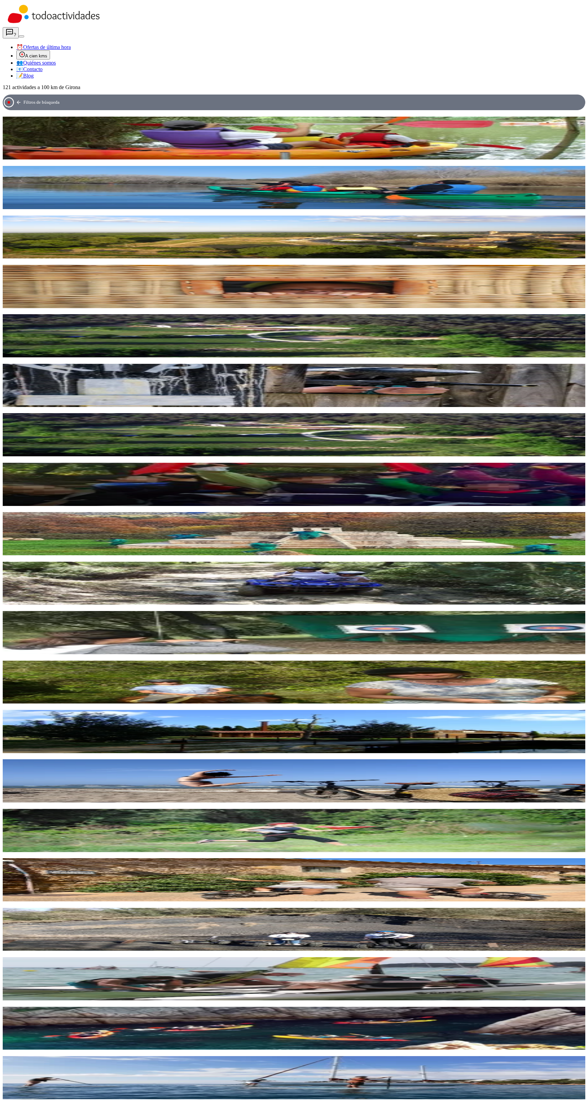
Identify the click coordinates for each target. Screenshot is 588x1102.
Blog (25, 76)
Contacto (29, 69)
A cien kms (36, 55)
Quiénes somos (36, 63)
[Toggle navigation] (21, 36)
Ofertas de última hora (43, 47)
